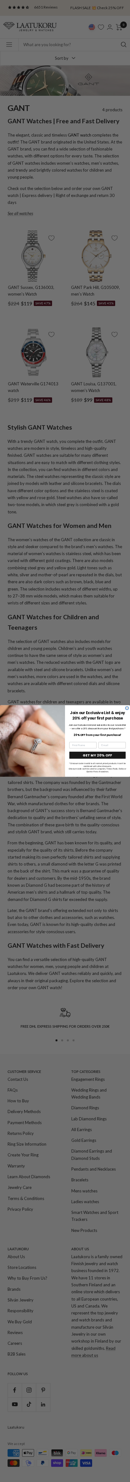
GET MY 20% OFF (97, 755)
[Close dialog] (127, 708)
